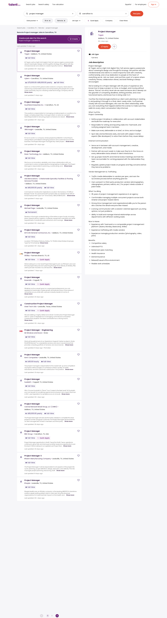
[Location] (101, 13)
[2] (57, 615)
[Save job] (78, 51)
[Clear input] (73, 13)
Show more (68, 66)
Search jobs (21, 28)
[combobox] (49, 13)
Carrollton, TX (31, 28)
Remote (41, 28)
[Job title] (48, 13)
